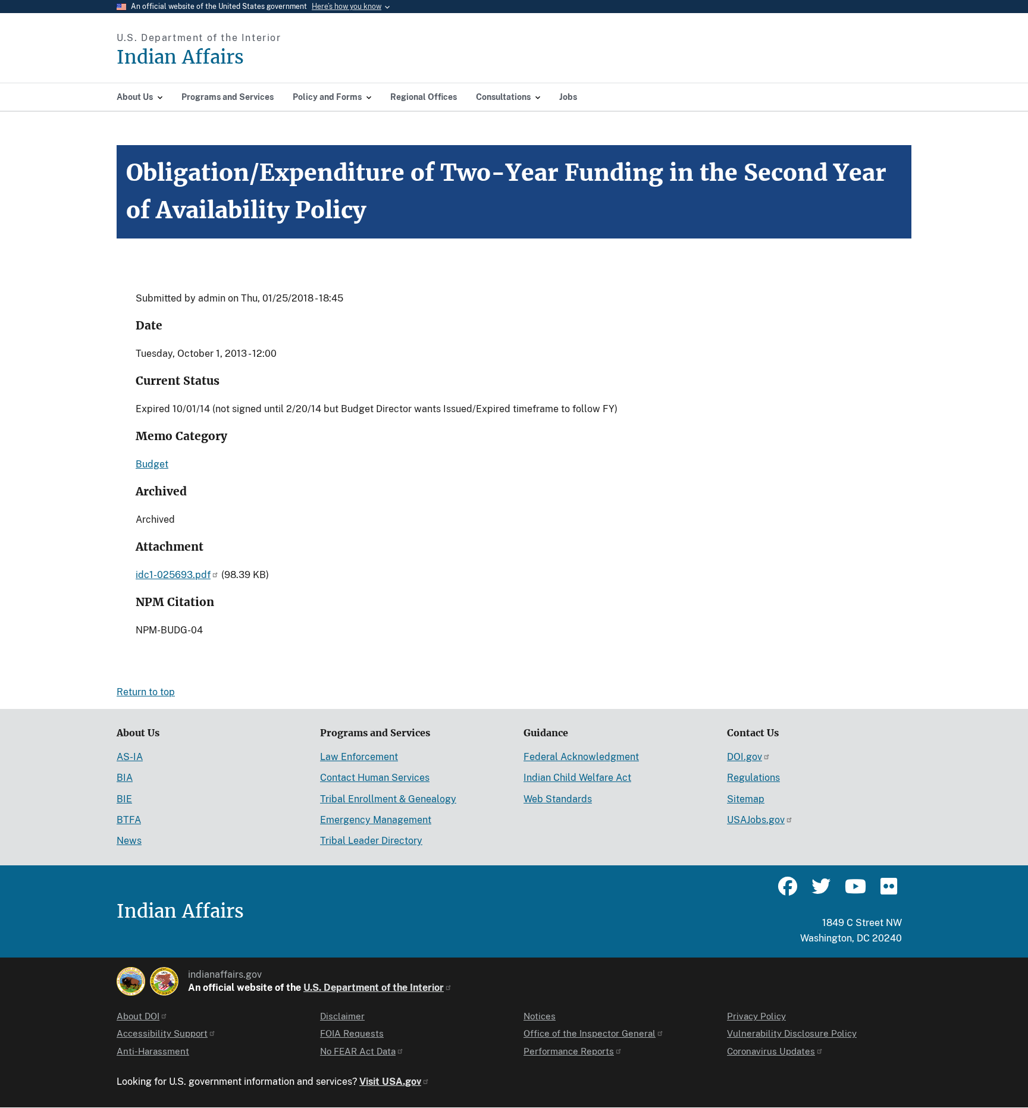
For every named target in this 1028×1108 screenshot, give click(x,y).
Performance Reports (569, 1051)
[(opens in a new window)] (131, 981)
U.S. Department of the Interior (373, 987)
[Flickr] (887, 891)
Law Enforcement (359, 756)
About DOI (138, 1016)
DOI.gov (744, 756)
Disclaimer (342, 1016)
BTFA (129, 819)
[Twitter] (821, 891)
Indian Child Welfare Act (577, 777)
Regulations (753, 777)
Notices (540, 1016)
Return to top (146, 692)
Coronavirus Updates (771, 1051)
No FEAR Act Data (358, 1051)
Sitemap (745, 799)
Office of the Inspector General (590, 1033)
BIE (124, 799)
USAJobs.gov (756, 819)
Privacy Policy (756, 1016)
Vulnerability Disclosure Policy (792, 1033)
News (129, 840)
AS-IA (130, 756)
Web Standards (558, 799)
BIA (125, 777)
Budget (152, 464)
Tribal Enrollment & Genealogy (388, 799)
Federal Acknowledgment (581, 756)
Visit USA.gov (390, 1081)
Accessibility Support (162, 1033)
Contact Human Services (375, 777)
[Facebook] (787, 891)
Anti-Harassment (153, 1051)
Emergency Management (375, 819)
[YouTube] (854, 891)
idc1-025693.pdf (173, 574)
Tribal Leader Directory (371, 840)
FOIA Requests (352, 1033)
